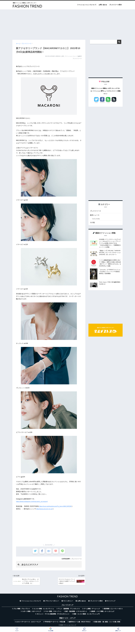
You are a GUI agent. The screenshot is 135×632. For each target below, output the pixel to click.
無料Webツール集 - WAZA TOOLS (79, 621)
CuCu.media (96, 218)
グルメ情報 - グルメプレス (21, 608)
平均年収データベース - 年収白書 (55, 621)
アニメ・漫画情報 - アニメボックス (69, 608)
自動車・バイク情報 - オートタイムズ (102, 611)
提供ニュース (94, 215)
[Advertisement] (67, 24)
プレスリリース (76, 559)
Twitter (96, 102)
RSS (114, 102)
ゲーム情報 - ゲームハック (92, 608)
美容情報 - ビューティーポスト (113, 608)
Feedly (108, 102)
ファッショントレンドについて (86, 4)
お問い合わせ (103, 4)
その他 (92, 222)
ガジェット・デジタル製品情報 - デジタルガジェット (53, 614)
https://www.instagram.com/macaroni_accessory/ (32, 501)
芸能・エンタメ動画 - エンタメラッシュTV (86, 614)
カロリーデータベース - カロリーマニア (28, 621)
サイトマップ (111, 601)
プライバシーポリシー (52, 601)
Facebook (102, 102)
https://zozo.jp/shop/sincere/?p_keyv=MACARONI (55, 506)
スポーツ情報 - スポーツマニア (31, 611)
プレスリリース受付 (115, 4)
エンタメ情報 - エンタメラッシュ (44, 608)
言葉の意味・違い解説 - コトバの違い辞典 (107, 621)
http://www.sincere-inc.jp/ (44, 509)
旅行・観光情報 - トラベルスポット (76, 611)
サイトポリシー (68, 601)
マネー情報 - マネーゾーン (53, 611)
